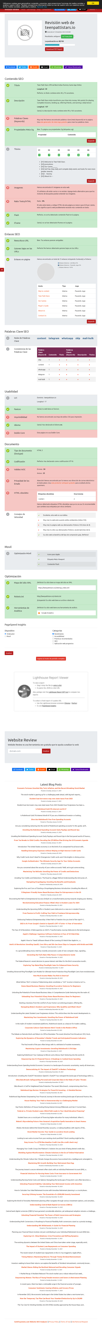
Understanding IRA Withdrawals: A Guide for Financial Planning (51, 1225)
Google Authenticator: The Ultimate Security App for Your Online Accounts (51, 861)
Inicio (23, 9)
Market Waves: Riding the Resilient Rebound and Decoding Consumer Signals (51, 1267)
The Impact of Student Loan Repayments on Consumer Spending (51, 1246)
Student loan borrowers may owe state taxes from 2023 (51, 799)
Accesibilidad (59, 636)
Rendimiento (59, 634)
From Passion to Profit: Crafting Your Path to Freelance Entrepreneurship (51, 913)
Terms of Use (65, 1322)
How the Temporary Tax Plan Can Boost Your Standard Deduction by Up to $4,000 (51, 1298)
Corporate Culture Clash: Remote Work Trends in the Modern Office (51, 1028)
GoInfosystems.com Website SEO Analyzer (30, 1322)
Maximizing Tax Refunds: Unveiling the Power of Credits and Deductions (51, 871)
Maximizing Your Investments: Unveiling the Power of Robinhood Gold (51, 1017)
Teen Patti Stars (44, 296)
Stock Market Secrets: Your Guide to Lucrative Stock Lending (51, 1132)
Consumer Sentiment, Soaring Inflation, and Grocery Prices (51, 1288)
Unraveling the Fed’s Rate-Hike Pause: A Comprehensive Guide (51, 955)
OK (93, 3)
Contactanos (46, 9)
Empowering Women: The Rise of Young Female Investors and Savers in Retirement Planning (51, 1278)
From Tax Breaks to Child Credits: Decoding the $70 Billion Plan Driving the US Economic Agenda (51, 840)
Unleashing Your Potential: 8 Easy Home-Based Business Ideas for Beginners (51, 996)
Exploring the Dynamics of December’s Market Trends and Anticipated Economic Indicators (51, 1038)
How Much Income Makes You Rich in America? (51, 976)
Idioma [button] (92, 9)
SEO (55, 641)
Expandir (91, 141)
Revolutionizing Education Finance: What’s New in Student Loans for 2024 (51, 903)
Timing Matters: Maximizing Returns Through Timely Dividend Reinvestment (51, 1257)
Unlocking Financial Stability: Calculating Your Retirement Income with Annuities (51, 1184)
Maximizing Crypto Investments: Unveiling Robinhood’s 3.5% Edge (51, 1048)
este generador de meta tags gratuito (53, 122)
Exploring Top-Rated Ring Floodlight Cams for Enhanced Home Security (51, 965)
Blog (38, 9)
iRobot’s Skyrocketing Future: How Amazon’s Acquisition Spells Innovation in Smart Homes (51, 1121)
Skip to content (43, 291)
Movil (9, 636)
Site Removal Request (80, 1322)
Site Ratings (31, 9)
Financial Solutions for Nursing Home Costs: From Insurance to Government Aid (51, 1173)
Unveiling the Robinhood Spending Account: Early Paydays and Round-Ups (51, 830)
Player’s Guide (43, 306)
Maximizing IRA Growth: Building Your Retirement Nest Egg (51, 1163)
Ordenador (11, 634)
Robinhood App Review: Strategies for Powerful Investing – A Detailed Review (51, 1090)
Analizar (9, 653)
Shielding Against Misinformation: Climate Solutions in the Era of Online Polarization (51, 1153)
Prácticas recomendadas (63, 639)
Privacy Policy (54, 1322)
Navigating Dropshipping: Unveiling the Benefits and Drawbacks (51, 882)
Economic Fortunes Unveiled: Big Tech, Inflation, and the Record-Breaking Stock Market (51, 788)
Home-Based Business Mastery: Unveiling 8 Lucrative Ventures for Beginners (51, 986)
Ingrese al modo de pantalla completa (51, 659)
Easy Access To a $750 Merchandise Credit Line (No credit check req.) (51, 1142)
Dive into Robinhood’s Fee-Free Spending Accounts (51, 819)
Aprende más (42, 6)
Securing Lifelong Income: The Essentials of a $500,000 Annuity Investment (51, 1194)
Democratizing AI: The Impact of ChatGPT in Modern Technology (51, 1069)
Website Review (12, 9)
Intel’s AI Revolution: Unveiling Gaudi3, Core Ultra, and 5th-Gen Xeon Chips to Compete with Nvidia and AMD (51, 944)
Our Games (42, 301)
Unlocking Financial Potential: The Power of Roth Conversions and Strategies (51, 1215)
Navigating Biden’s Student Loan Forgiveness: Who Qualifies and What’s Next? (51, 1007)
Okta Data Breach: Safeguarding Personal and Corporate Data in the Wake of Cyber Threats (51, 1080)
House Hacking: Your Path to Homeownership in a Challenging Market (51, 1100)
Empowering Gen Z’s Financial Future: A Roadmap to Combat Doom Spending (51, 1059)
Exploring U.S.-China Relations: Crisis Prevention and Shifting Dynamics (51, 1236)
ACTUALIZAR (67, 36)
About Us (41, 311)
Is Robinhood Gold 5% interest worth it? (51, 809)
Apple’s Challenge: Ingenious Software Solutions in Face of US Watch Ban (51, 934)
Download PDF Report (54, 49)
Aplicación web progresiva (63, 643)
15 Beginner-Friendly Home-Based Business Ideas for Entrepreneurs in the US (51, 892)
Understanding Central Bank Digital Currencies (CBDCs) (51, 1205)
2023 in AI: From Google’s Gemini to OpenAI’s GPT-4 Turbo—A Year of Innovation (51, 923)
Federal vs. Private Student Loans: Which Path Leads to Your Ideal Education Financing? (51, 1111)
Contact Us (42, 316)
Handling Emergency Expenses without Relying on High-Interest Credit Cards (51, 851)
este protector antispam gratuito (63, 483)
